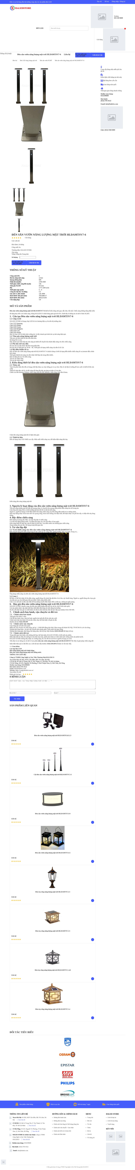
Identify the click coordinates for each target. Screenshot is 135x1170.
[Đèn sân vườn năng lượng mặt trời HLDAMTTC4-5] (53, 838)
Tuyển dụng (111, 1124)
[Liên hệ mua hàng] (92, 744)
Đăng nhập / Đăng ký (118, 1)
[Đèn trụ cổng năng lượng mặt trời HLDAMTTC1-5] (53, 916)
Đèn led (39, 28)
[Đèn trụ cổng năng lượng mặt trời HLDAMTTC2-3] (53, 877)
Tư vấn (89, 1124)
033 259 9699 (118, 18)
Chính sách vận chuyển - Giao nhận (64, 1127)
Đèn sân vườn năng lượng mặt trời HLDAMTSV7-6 (69, 60)
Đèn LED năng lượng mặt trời (28, 60)
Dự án (89, 1131)
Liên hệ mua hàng (113, 1121)
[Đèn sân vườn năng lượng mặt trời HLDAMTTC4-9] (53, 799)
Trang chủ (90, 1117)
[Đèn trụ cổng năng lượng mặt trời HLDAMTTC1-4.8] (53, 955)
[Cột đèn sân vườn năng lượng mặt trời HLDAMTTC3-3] (53, 760)
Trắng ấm (19, 254)
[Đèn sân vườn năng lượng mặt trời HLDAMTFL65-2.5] (53, 720)
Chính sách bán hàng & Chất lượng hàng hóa (66, 1124)
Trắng (14, 254)
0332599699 (27, 1143)
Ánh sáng (15, 252)
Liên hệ (89, 1134)
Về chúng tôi (90, 1137)
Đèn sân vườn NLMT (46, 60)
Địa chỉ (99, 1)
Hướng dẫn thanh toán (60, 1117)
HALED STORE (15, 606)
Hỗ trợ (107, 1)
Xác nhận (17, 699)
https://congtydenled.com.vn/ (24, 670)
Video (89, 1127)
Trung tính (25, 254)
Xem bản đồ (21, 1120)
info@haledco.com (20, 668)
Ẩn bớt (19, 672)
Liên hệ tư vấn (97, 55)
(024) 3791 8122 (23, 1147)
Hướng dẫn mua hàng (60, 1121)
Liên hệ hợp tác (112, 1117)
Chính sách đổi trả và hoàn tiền (62, 1131)
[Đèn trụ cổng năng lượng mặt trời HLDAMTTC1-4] (53, 994)
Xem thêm (13, 672)
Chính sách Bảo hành (59, 1134)
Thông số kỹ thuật (5, 53)
